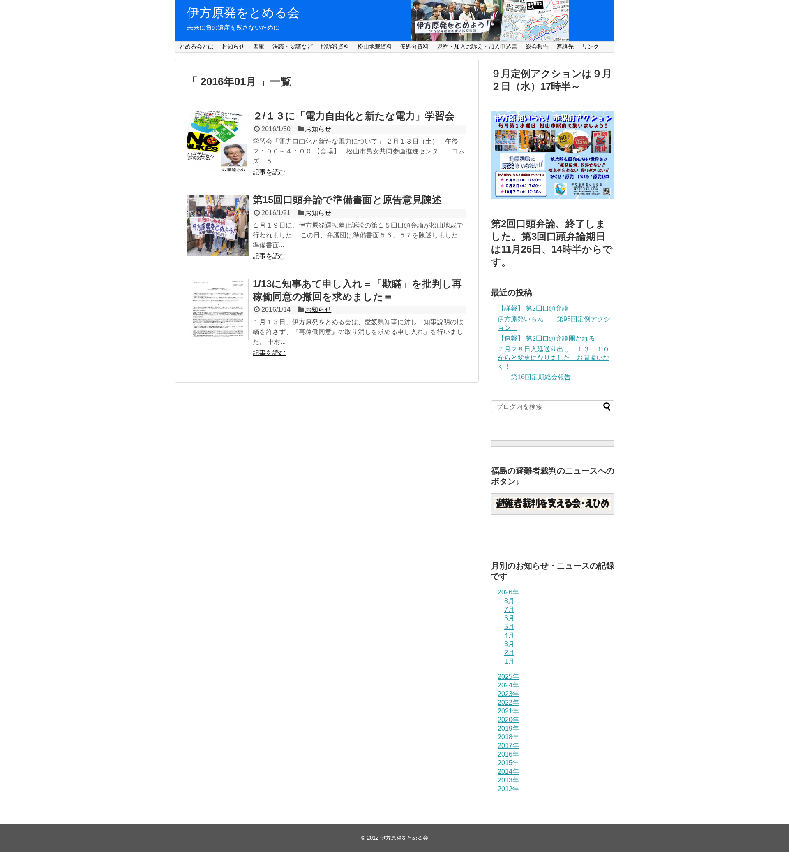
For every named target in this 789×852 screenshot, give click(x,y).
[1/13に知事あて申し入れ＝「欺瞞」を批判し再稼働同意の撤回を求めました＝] (218, 309)
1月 (509, 661)
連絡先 (565, 46)
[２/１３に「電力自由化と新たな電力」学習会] (218, 141)
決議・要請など (292, 46)
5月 (509, 626)
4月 (509, 635)
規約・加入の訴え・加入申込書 (477, 46)
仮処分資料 (414, 46)
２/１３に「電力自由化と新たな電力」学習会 (353, 115)
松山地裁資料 (375, 46)
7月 (509, 609)
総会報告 (537, 46)
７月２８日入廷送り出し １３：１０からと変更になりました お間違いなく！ (553, 358)
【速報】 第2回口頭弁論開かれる (546, 338)
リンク (590, 46)
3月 (509, 644)
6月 (509, 618)
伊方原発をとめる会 (243, 12)
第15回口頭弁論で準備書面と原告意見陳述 (347, 199)
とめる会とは (196, 46)
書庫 (258, 46)
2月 (509, 652)
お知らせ (233, 46)
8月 (509, 600)
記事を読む (269, 172)
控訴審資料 (335, 46)
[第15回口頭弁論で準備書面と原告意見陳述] (218, 225)
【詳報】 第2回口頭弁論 (533, 308)
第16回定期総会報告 (534, 377)
